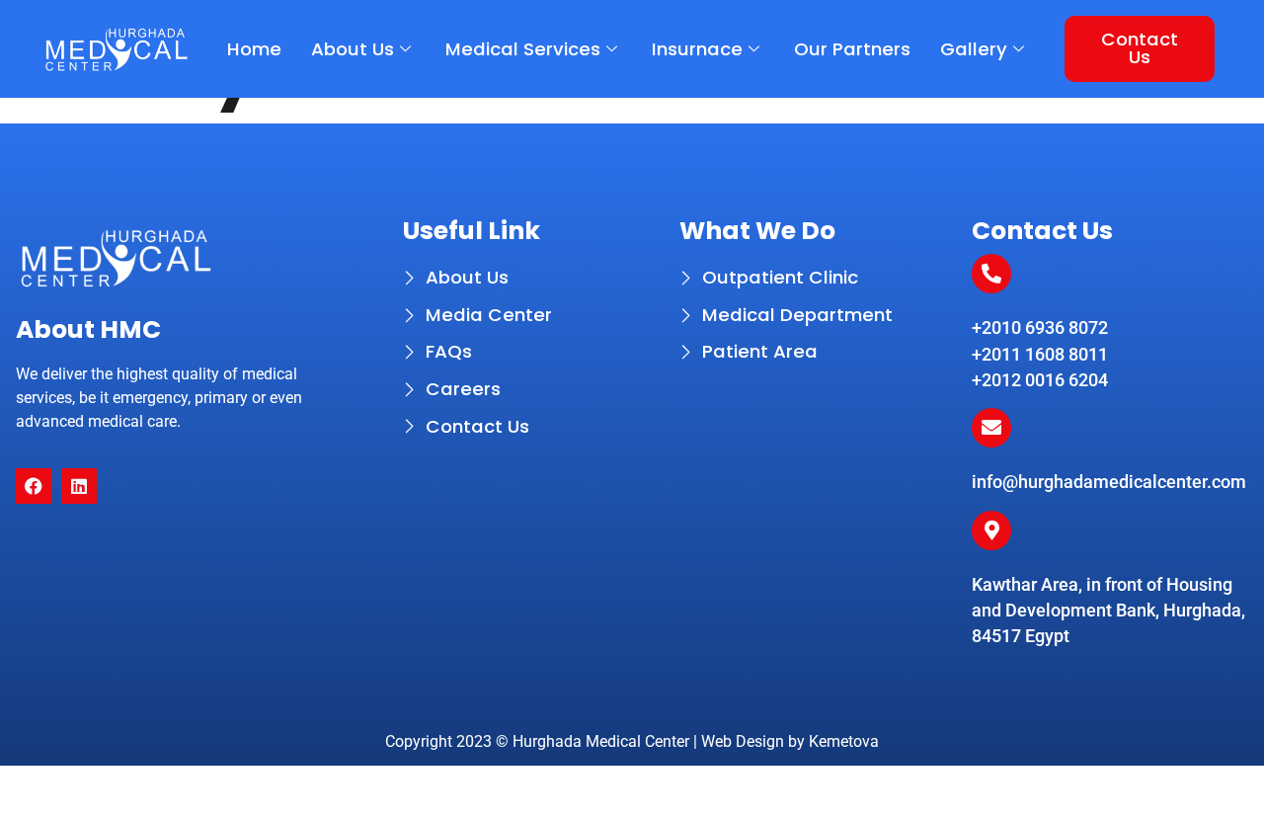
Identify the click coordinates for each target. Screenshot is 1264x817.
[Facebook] (33, 486)
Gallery (973, 49)
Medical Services (522, 49)
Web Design (742, 741)
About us (352, 49)
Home (254, 49)
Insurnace (697, 49)
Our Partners (852, 49)
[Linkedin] (79, 486)
